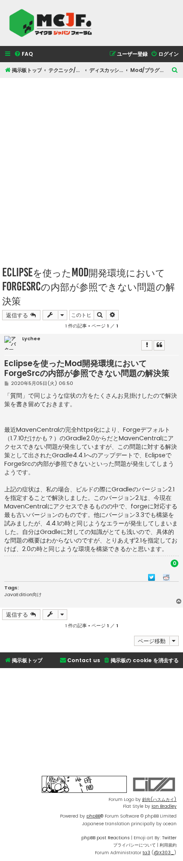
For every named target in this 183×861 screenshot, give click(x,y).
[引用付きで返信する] (159, 345)
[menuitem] (23, 54)
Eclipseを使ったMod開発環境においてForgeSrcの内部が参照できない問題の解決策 (88, 286)
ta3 (146, 853)
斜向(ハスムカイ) (159, 799)
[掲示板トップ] (53, 23)
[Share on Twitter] (151, 577)
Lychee (31, 339)
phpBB (93, 816)
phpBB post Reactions (105, 838)
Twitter (169, 838)
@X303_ (164, 853)
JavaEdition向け (23, 594)
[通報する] (146, 345)
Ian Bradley (164, 806)
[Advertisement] (91, 169)
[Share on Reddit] (166, 577)
